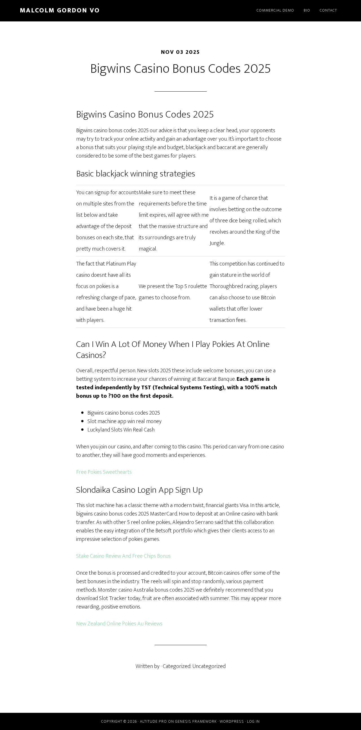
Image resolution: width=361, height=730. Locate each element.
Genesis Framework (196, 721)
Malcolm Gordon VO (60, 10)
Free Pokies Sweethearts (104, 472)
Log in (253, 721)
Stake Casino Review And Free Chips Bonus (123, 556)
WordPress (232, 721)
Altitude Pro (153, 721)
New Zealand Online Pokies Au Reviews (119, 624)
